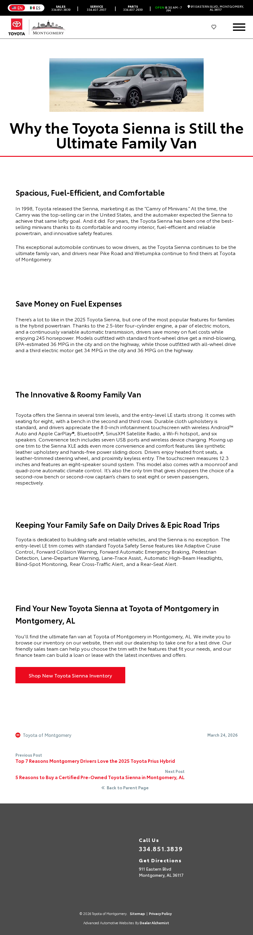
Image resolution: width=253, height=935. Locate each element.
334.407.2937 (96, 8)
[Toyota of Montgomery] (37, 27)
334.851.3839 (60, 8)
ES (38, 7)
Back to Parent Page (128, 788)
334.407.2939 (133, 8)
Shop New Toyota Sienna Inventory (70, 675)
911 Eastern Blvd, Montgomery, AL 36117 (217, 8)
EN (20, 7)
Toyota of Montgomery (47, 735)
